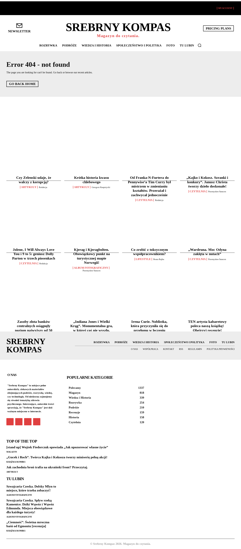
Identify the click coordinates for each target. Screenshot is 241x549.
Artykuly (81, 187)
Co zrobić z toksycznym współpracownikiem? (149, 252)
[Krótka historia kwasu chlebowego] (91, 132)
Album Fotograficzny (91, 268)
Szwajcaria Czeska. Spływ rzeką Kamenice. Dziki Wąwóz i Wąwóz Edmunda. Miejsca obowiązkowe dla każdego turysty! (30, 506)
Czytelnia (145, 200)
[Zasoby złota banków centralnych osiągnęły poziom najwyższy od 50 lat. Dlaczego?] (33, 278)
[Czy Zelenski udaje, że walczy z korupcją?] (33, 132)
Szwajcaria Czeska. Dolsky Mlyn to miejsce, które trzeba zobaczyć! (31, 488)
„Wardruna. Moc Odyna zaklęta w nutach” (207, 252)
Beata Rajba (158, 259)
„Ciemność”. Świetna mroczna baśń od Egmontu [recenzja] (27, 524)
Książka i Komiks (15, 462)
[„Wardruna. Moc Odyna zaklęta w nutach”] (207, 206)
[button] (199, 45)
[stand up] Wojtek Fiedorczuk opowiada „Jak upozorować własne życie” (57, 447)
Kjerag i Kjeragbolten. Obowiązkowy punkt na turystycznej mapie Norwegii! (91, 256)
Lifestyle (143, 259)
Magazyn (11, 452)
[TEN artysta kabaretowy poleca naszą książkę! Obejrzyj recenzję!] (207, 278)
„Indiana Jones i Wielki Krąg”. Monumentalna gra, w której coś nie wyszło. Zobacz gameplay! (91, 328)
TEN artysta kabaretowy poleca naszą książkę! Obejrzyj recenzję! (207, 326)
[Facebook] (10, 421)
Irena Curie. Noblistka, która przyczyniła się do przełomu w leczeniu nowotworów (149, 328)
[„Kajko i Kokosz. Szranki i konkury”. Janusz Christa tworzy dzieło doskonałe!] (207, 132)
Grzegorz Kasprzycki (101, 187)
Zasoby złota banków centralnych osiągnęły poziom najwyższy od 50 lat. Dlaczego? (33, 328)
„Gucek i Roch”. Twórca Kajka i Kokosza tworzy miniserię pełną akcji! (56, 457)
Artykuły (28, 187)
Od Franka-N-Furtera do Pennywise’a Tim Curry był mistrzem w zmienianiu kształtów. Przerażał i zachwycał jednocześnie (149, 186)
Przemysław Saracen (217, 191)
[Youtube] (36, 421)
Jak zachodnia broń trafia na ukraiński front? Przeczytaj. (47, 467)
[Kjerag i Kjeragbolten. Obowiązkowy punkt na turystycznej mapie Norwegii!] (91, 206)
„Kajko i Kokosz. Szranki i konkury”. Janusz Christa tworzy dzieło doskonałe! (207, 182)
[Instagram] (18, 421)
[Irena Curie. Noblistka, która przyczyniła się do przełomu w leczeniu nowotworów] (149, 278)
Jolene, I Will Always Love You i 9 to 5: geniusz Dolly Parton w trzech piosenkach (33, 254)
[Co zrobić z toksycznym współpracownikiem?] (149, 206)
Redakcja (43, 187)
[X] (27, 421)
